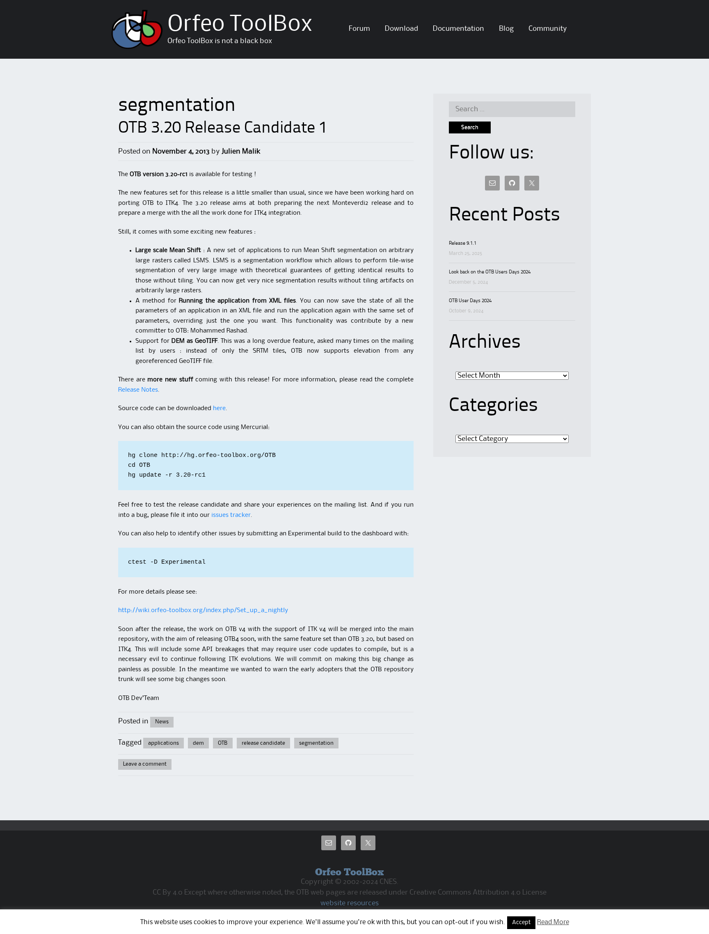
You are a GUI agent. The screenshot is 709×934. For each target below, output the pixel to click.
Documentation (458, 28)
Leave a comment (145, 764)
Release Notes (138, 390)
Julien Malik (241, 151)
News (162, 721)
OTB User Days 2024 (470, 300)
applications (163, 743)
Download (401, 28)
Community (547, 28)
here (219, 408)
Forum (359, 28)
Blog (506, 28)
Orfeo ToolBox (240, 24)
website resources (349, 903)
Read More (553, 922)
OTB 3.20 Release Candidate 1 (222, 128)
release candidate (263, 743)
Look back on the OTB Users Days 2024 (490, 272)
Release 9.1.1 (462, 243)
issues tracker (230, 515)
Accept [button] (521, 922)
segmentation (316, 743)
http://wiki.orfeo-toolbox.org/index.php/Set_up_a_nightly (203, 610)
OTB (223, 743)
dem (198, 743)
